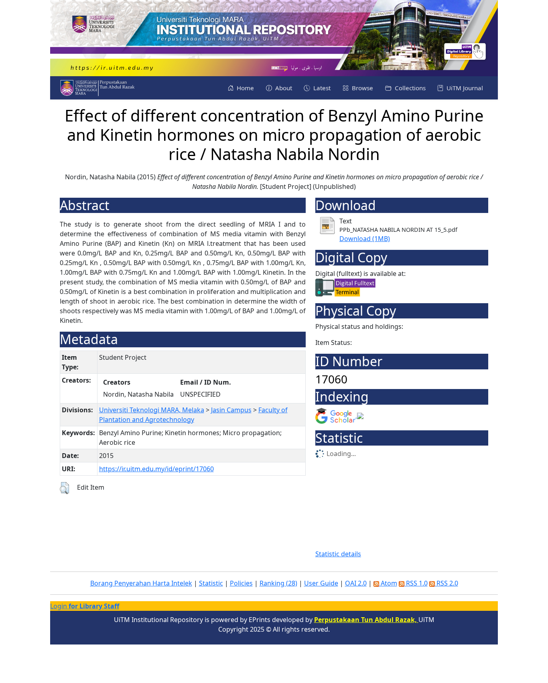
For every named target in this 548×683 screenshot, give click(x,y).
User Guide (321, 583)
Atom (388, 583)
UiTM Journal (464, 88)
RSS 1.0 (416, 583)
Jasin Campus (231, 409)
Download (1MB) (364, 238)
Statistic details (338, 553)
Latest (321, 88)
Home (244, 88)
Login (84, 606)
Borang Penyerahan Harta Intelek (141, 583)
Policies (241, 583)
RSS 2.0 (446, 583)
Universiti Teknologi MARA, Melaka (151, 409)
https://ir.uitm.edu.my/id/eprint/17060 (156, 468)
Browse (361, 88)
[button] (64, 488)
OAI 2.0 (356, 583)
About (283, 88)
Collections (409, 88)
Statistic (211, 583)
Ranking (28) (278, 583)
